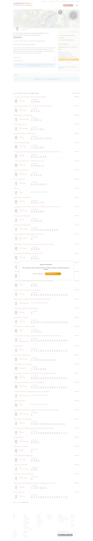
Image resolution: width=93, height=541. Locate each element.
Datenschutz (49, 264)
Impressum (42, 264)
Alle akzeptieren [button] (53, 273)
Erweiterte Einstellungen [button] (38, 273)
